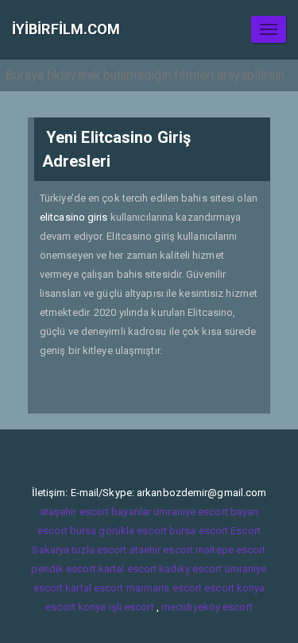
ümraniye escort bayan (205, 512)
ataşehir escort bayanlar (95, 512)
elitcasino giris (74, 217)
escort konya (234, 588)
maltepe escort (230, 550)
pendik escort (63, 569)
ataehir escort (161, 550)
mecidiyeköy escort (207, 607)
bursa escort (198, 531)
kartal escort (128, 569)
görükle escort (132, 531)
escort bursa (66, 531)
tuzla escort (99, 550)
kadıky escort (190, 569)
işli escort (131, 607)
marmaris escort (164, 588)
